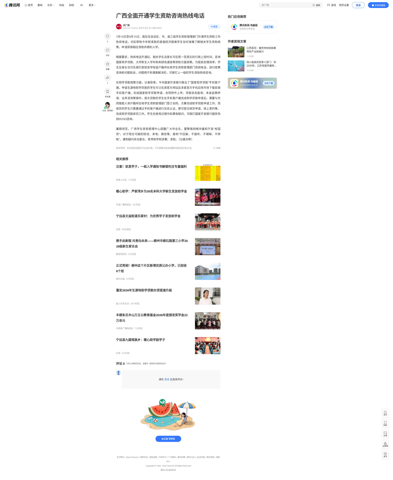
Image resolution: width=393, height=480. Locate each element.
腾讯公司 (164, 470)
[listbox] (168, 255)
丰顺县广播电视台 (124, 328)
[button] (268, 27)
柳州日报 (120, 279)
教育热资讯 (121, 254)
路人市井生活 (122, 303)
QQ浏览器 (200, 457)
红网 (118, 229)
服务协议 (144, 457)
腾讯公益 (191, 457)
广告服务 (172, 457)
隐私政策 (153, 457)
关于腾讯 (120, 457)
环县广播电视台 (123, 204)
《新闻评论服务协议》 (157, 363)
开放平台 (162, 457)
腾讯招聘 (181, 457)
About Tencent (132, 457)
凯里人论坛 (121, 180)
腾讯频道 (210, 457)
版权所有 (172, 470)
